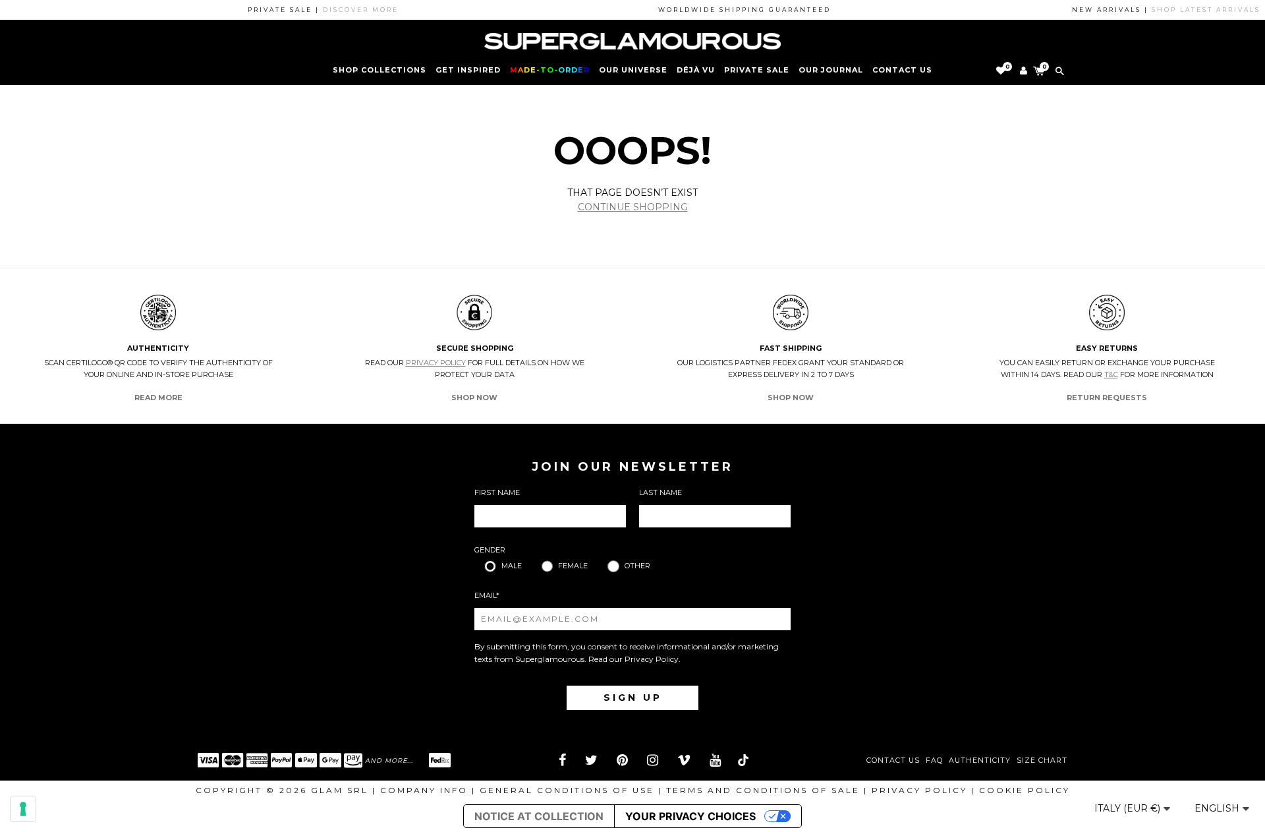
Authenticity (980, 760)
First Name (497, 492)
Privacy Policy (436, 362)
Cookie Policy (1024, 790)
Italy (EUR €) (1128, 808)
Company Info (424, 790)
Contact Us (893, 760)
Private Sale (756, 69)
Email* (486, 595)
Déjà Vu (696, 69)
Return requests (1107, 397)
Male (511, 565)
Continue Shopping (633, 207)
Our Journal (831, 69)
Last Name (660, 492)
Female (573, 565)
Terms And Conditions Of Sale (763, 790)
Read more (158, 397)
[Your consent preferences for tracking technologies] (23, 808)
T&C (1111, 374)
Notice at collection (539, 816)
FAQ (934, 760)
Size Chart (1042, 760)
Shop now (474, 397)
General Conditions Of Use (567, 790)
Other (637, 565)
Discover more (349, 9)
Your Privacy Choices (690, 816)
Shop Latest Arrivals (1194, 9)
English (1218, 808)
